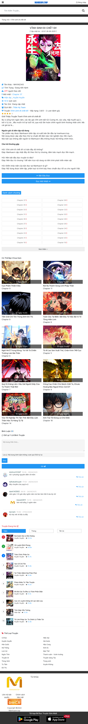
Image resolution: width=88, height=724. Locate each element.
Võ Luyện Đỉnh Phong (22, 545)
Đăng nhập (81, 2)
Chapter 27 (21, 224)
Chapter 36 (61, 200)
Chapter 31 (21, 214)
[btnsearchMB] (83, 10)
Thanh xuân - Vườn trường (53, 654)
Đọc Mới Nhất (42, 181)
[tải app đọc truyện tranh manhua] (40, 2)
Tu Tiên (4, 664)
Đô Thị (4, 668)
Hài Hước (46, 641)
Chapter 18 (62, 242)
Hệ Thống (5, 648)
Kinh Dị (45, 648)
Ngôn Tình (6, 654)
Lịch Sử (4, 651)
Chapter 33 (21, 210)
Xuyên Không (48, 664)
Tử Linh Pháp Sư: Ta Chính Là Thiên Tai (29, 619)
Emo (4, 461)
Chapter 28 (62, 219)
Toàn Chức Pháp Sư (21, 554)
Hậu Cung (47, 644)
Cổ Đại (4, 638)
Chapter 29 (21, 219)
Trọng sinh (47, 661)
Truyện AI (5, 658)
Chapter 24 (62, 228)
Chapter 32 (62, 210)
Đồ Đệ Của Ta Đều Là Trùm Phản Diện (28, 592)
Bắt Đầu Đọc (44, 175)
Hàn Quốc (5, 644)
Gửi (42, 466)
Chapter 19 (21, 242)
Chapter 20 (62, 238)
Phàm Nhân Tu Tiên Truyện (24, 582)
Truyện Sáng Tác (49, 658)
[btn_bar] (3, 2)
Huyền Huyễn (19, 97)
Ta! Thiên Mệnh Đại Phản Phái (25, 573)
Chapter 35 (21, 205)
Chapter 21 (21, 238)
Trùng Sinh (6, 661)
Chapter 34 (61, 205)
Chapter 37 (17, 94)
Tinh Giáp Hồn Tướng (22, 610)
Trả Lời (80, 477)
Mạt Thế (46, 651)
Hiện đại (8, 97)
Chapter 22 (62, 233)
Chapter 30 (61, 214)
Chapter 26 (62, 224)
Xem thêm (43, 249)
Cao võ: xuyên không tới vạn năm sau (28, 601)
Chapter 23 (21, 233)
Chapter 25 (21, 228)
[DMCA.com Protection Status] (14, 702)
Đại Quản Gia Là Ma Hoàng (24, 536)
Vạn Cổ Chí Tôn (20, 564)
